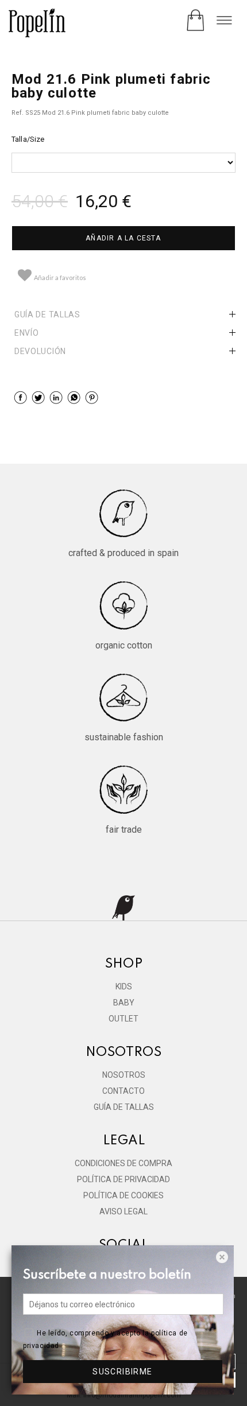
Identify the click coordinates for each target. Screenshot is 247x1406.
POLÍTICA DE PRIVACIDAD (123, 1179)
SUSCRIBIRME (122, 1371)
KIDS (123, 986)
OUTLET (123, 1018)
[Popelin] (37, 24)
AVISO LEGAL (123, 1211)
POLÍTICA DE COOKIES (123, 1195)
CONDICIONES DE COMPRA (123, 1163)
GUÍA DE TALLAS (124, 1107)
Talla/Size (27, 139)
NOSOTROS (123, 1074)
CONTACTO (123, 1091)
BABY (123, 1002)
